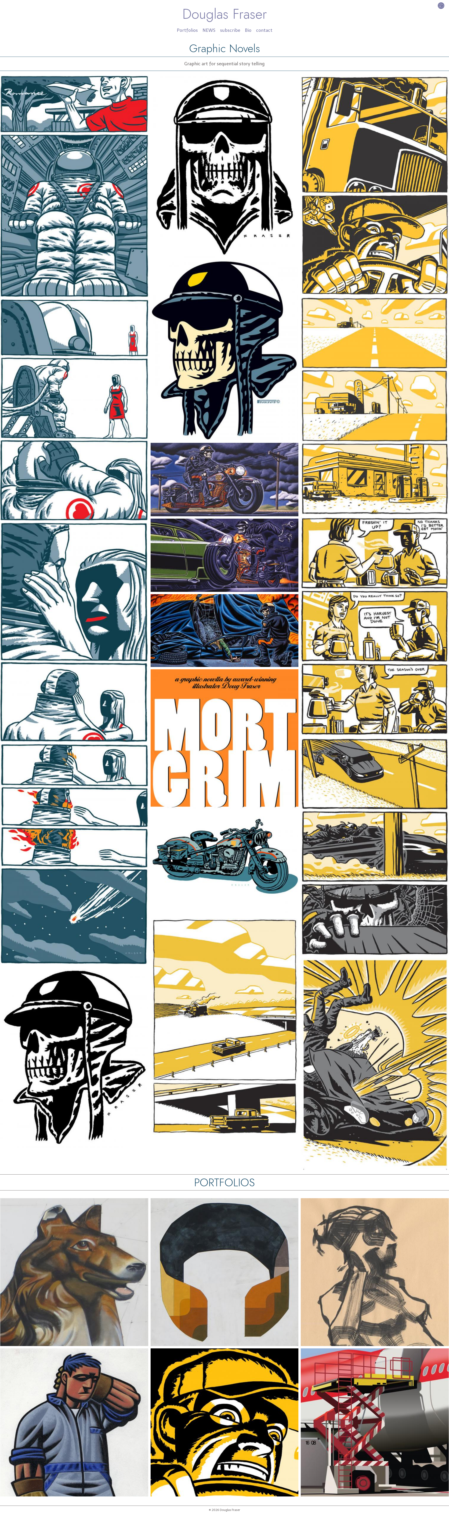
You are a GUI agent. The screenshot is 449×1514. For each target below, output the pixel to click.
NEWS (209, 30)
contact (264, 30)
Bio (248, 30)
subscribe (230, 30)
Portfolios (187, 30)
